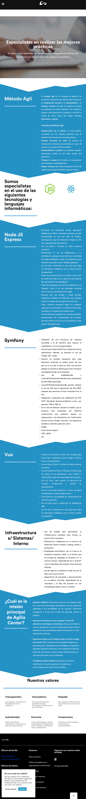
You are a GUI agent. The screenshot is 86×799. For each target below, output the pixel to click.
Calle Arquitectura (8, 756)
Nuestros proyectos (36, 782)
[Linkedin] (55, 759)
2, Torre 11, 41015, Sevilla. (10, 759)
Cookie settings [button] (11, 789)
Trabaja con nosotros (37, 776)
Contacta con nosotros (37, 787)
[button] (41, 189)
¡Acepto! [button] (22, 789)
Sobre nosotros (35, 757)
